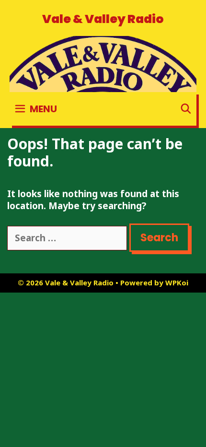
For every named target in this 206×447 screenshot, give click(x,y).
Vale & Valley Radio (103, 19)
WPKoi (176, 282)
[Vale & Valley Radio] (103, 63)
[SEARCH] (185, 109)
